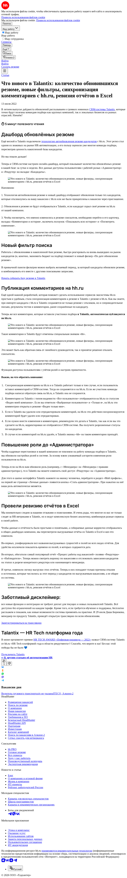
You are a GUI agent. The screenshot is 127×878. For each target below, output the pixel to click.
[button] (5, 60)
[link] (7, 53)
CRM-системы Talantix (102, 109)
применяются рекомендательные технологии (67, 850)
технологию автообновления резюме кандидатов (69, 141)
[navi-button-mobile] (4, 71)
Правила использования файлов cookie (58, 20)
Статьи (5, 75)
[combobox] (15, 868)
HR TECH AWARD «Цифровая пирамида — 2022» (62, 639)
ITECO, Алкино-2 (63, 693)
